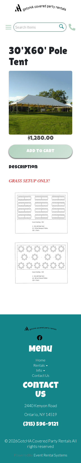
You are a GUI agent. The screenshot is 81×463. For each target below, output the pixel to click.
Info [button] (39, 370)
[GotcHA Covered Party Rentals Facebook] (39, 338)
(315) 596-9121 (40, 424)
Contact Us (40, 375)
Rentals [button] (39, 365)
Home (40, 360)
